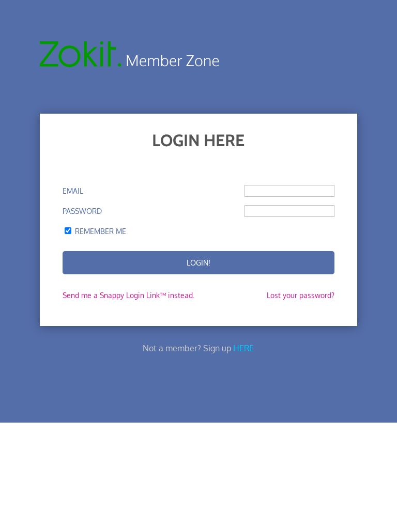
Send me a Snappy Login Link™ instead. (128, 295)
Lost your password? (300, 295)
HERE (243, 348)
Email (73, 190)
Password (82, 211)
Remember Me (100, 231)
